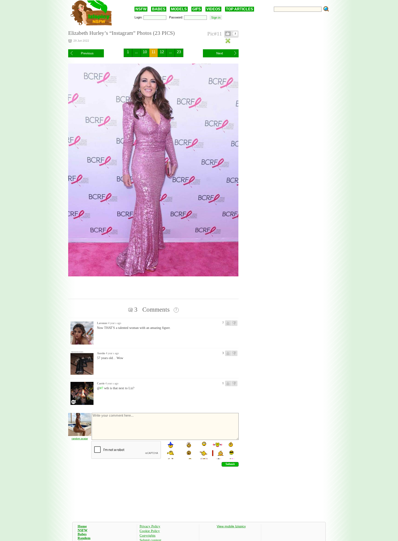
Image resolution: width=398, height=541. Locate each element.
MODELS (179, 9)
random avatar (80, 438)
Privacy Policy (150, 526)
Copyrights (147, 535)
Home (82, 526)
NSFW (140, 9)
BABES (158, 9)
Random (84, 538)
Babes (82, 534)
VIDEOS (213, 9)
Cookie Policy (150, 531)
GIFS (196, 9)
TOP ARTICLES (239, 9)
